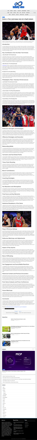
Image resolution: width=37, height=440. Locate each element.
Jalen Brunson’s (4, 65)
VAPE (20, 12)
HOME (8, 10)
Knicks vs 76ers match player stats (9, 308)
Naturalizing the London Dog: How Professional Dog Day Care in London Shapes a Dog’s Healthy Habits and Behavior (17, 379)
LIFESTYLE (14, 12)
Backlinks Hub (13, 328)
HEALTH (11, 12)
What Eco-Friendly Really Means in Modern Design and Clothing (20, 333)
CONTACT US (13, 14)
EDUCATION (19, 10)
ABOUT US (17, 14)
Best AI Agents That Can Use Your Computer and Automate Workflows (11, 377)
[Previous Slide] (32, 349)
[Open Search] (33, 12)
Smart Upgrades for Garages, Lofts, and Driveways (9, 380)
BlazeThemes (24, 438)
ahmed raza (13, 320)
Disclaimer (26, 14)
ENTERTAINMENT (24, 10)
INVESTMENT (5, 394)
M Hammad (13, 342)
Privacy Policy (22, 14)
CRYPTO (4, 391)
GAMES (8, 12)
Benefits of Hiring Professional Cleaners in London (9, 376)
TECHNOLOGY (28, 12)
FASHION (28, 10)
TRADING (4, 393)
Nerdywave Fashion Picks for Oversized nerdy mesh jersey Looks (12, 371)
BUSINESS (11, 10)
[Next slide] (33, 349)
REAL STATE (23, 12)
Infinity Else (4, 20)
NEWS (17, 12)
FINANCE (15, 10)
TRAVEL (10, 14)
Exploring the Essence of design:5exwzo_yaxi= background (16, 306)
